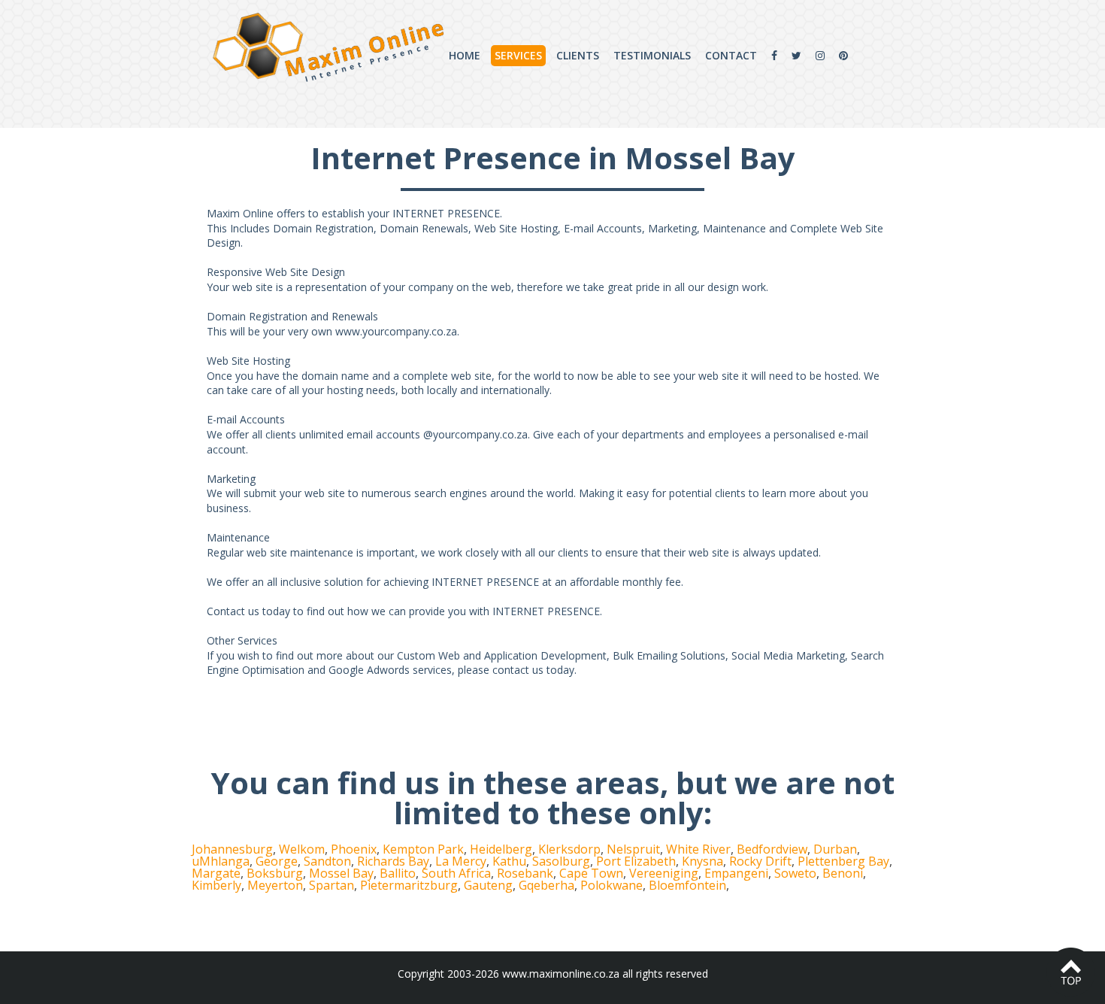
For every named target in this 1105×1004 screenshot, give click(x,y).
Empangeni (736, 873)
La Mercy (460, 861)
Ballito (398, 873)
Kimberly (216, 885)
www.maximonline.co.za (560, 973)
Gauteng (488, 885)
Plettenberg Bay (843, 861)
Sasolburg (561, 861)
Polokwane (611, 885)
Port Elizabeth (636, 861)
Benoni (842, 873)
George (277, 861)
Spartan (331, 885)
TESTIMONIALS (652, 55)
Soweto (795, 873)
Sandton (327, 861)
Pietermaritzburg (409, 885)
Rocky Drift (760, 861)
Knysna (702, 861)
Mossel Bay (341, 873)
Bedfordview (772, 849)
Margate (216, 873)
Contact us (233, 611)
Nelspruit (633, 849)
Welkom (302, 849)
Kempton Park (423, 849)
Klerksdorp (569, 849)
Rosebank (525, 873)
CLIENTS (577, 55)
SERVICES (518, 55)
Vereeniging (663, 873)
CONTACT (731, 55)
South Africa (456, 873)
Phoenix (354, 849)
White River (698, 849)
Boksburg (275, 873)
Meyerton (275, 885)
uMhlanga (221, 861)
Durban (835, 849)
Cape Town (591, 873)
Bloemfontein (687, 885)
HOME (464, 55)
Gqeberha (546, 885)
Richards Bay (393, 861)
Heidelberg (501, 849)
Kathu (509, 861)
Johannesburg (232, 849)
